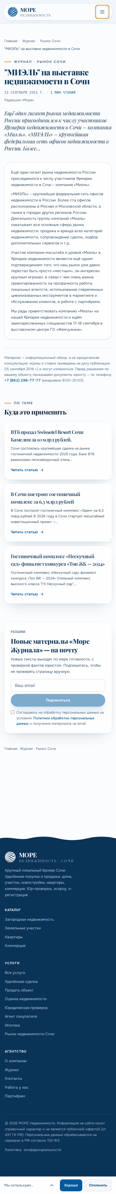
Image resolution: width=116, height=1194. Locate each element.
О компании (15, 1060)
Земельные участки (23, 928)
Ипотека (12, 1025)
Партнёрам (15, 1096)
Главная (10, 41)
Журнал (28, 41)
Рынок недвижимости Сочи (29, 1033)
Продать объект (19, 990)
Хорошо (71, 1185)
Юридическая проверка (26, 1007)
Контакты (13, 1078)
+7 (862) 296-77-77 (22, 380)
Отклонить (98, 1185)
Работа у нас (17, 1087)
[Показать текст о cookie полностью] (52, 1185)
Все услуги (15, 972)
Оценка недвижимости (25, 998)
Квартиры (14, 937)
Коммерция (15, 945)
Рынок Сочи (50, 41)
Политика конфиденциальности (33, 1150)
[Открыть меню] (102, 12)
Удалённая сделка (21, 981)
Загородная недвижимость (29, 919)
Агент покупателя (21, 1016)
